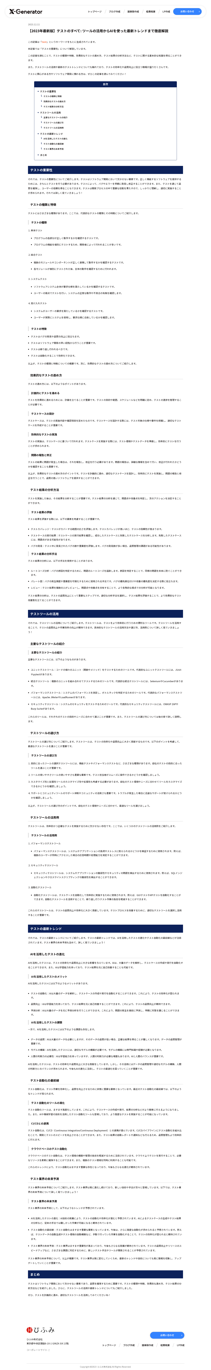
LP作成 (166, 11)
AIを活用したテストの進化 (55, 138)
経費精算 (150, 11)
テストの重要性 (48, 91)
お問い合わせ (187, 11)
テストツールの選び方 (53, 122)
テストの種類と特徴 (52, 96)
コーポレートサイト (37, 1350)
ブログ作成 (114, 11)
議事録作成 (133, 11)
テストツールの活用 (50, 112)
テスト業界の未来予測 (53, 148)
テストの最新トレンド (51, 133)
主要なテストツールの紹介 (55, 117)
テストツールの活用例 (53, 127)
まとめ (43, 155)
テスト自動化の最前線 (53, 143)
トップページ (95, 11)
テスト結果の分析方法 (53, 106)
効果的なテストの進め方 (54, 101)
